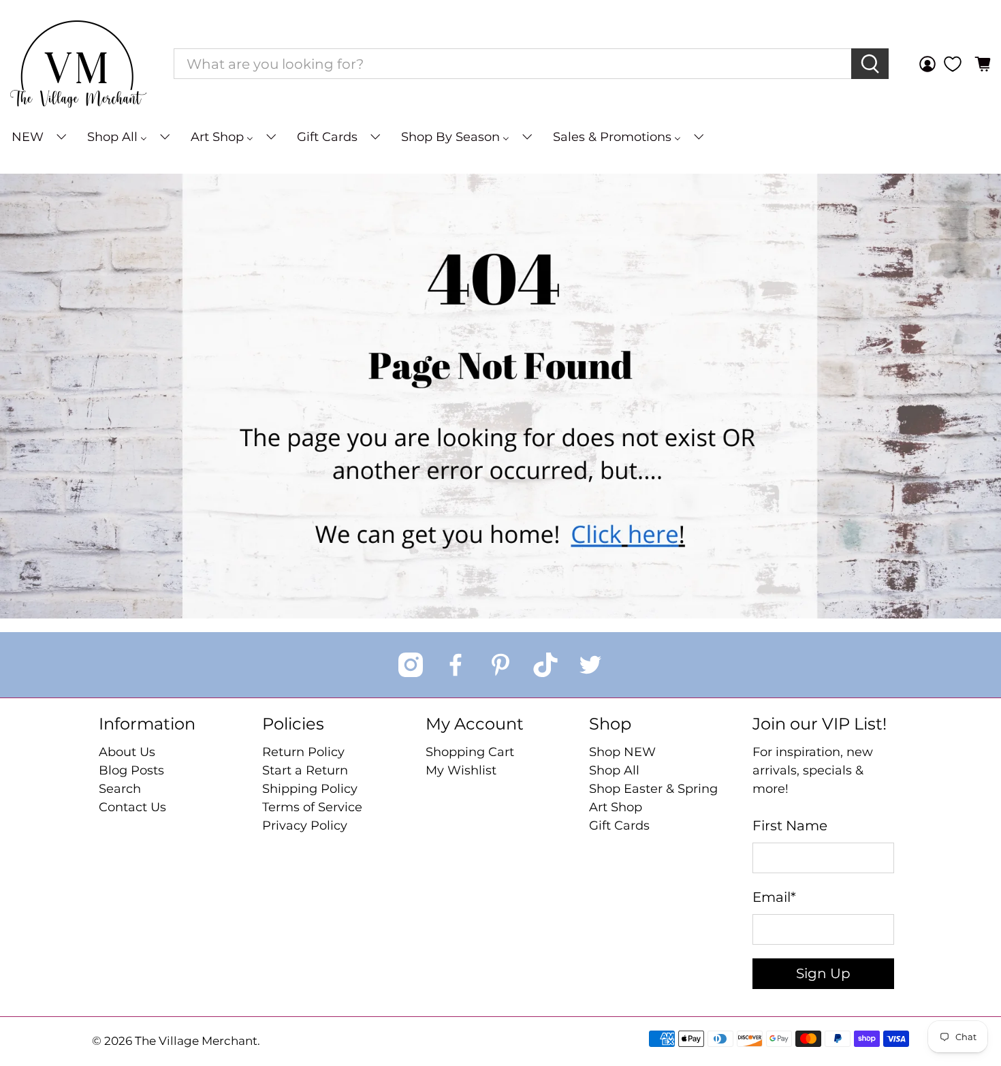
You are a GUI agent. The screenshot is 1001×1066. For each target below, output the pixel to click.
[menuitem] (38, 137)
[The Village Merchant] (78, 64)
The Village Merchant (196, 1041)
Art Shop (615, 807)
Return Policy (303, 751)
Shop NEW (622, 751)
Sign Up (823, 973)
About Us (127, 751)
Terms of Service (312, 807)
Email (774, 897)
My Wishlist (461, 770)
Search (120, 788)
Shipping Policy (310, 788)
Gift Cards (619, 825)
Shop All (614, 770)
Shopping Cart (470, 751)
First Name (789, 825)
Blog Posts (131, 770)
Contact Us (132, 807)
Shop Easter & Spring (653, 788)
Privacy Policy (304, 825)
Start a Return (305, 770)
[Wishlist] (952, 64)
